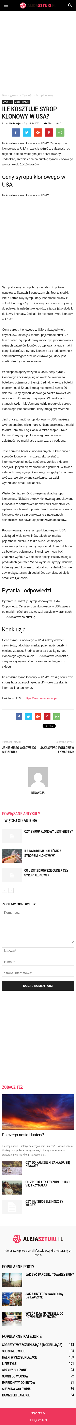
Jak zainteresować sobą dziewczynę (44, 1295)
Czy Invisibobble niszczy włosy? (44, 1203)
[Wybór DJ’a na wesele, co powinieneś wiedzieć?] (12, 1319)
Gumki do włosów (15, 1376)
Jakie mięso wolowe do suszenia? (19, 750)
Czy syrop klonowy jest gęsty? (48, 831)
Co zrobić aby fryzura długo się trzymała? (48, 1183)
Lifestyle (9, 1364)
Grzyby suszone (14, 1370)
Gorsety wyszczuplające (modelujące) (32, 1345)
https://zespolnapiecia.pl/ (41, 698)
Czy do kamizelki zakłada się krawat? (48, 1164)
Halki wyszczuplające (19, 1357)
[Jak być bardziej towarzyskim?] (12, 1280)
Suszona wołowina (16, 1389)
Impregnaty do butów (18, 1383)
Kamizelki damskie (16, 1395)
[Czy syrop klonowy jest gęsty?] (12, 836)
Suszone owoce (13, 1351)
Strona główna (10, 95)
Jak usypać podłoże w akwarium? (57, 750)
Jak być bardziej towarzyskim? (50, 1274)
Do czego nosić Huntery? (23, 1134)
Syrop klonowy (22, 101)
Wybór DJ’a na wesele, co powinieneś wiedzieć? (44, 1315)
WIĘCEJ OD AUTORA (20, 820)
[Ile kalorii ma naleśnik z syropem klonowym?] (12, 856)
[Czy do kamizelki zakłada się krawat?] (12, 1168)
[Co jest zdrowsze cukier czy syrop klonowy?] (12, 875)
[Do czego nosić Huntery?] (38, 1112)
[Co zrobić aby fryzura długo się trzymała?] (12, 1188)
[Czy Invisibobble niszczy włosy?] (12, 1207)
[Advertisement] (38, 51)
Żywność (7, 101)
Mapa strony (38, 1413)
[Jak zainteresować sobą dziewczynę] (12, 1299)
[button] (70, 5)
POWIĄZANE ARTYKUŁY (21, 813)
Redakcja (15, 123)
